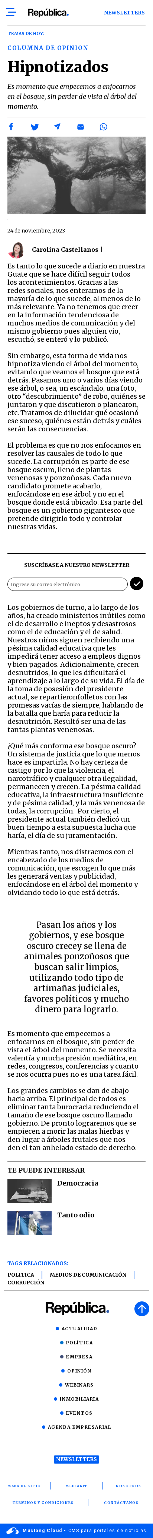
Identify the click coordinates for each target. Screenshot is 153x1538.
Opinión (79, 1371)
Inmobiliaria (79, 1399)
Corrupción (25, 1282)
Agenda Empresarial (79, 1427)
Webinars (79, 1385)
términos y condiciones (43, 1503)
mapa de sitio (24, 1486)
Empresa (79, 1357)
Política (79, 1342)
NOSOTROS (128, 1486)
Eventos (79, 1413)
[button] (11, 127)
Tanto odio (75, 1215)
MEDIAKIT (76, 1486)
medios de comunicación (88, 1274)
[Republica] (48, 13)
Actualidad (80, 1328)
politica (20, 1274)
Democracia (77, 1183)
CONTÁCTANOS (121, 1503)
